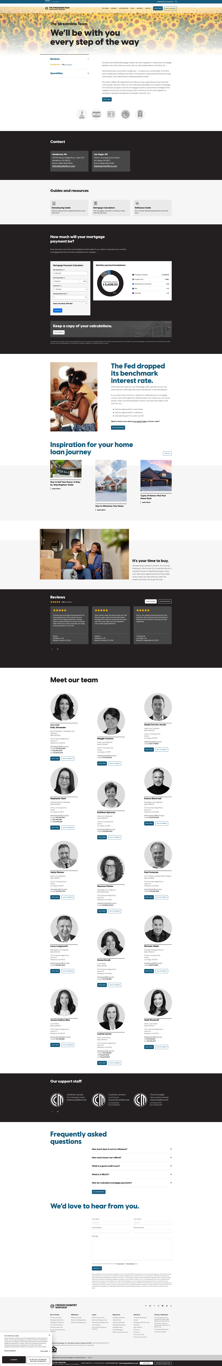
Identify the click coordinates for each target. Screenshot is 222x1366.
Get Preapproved (98, 1191)
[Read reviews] (55, 64)
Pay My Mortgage (118, 1329)
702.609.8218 (104, 1055)
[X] (154, 1305)
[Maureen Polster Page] (111, 868)
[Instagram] (158, 1305)
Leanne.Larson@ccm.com (105, 1051)
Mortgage (47, 1)
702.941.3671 (150, 1039)
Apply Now (158, 8)
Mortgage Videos (118, 1327)
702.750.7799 (60, 891)
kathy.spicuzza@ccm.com (106, 829)
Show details (44, 1351)
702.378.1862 (106, 1053)
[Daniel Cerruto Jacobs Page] (158, 707)
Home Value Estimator (119, 1322)
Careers (136, 1320)
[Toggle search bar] (176, 2)
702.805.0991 (157, 1103)
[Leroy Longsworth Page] (64, 928)
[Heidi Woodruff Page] (158, 1002)
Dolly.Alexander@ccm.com (63, 166)
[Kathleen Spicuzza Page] (111, 795)
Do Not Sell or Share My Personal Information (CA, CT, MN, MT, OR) (162, 1325)
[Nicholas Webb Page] (158, 928)
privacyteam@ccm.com (103, 1286)
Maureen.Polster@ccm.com (106, 903)
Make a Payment (170, 8)
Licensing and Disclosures (161, 1329)
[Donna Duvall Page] (111, 942)
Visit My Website (68, 758)
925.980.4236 (60, 965)
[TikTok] (171, 1305)
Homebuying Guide (55, 1317)
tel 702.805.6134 (112, 1363)
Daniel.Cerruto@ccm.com (153, 741)
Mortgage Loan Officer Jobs (141, 1322)
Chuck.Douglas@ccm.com (159, 1100)
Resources (140, 8)
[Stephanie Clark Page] (64, 781)
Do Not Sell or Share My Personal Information (38, 1360)
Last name (137, 1219)
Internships (136, 1325)
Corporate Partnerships (140, 1317)
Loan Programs (96, 1325)
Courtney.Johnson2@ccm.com (118, 1100)
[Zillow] (167, 1305)
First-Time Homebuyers (56, 1325)
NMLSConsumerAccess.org (120, 1332)
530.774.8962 (154, 744)
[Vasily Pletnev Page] (64, 855)
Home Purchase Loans (56, 1327)
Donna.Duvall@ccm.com (105, 977)
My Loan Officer (123, 8)
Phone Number (139, 1227)
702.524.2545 (154, 891)
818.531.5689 (153, 965)
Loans (132, 8)
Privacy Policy (120, 1263)
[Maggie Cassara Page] (111, 721)
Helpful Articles (117, 1320)
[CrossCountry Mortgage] (57, 8)
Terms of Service (131, 1263)
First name (96, 1219)
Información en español (140, 1337)
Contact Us (137, 1332)
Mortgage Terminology (119, 1325)
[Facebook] (146, 1305)
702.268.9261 (114, 1103)
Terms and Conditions (160, 1332)
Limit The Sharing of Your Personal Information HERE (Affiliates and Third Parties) (161, 1319)
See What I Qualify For (163, 1363)
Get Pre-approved (118, 427)
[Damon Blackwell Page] (158, 781)
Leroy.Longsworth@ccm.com (60, 963)
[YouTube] (162, 1305)
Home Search (56, 1)
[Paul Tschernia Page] (158, 855)
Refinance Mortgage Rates (78, 1320)
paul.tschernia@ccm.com (153, 889)
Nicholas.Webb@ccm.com (153, 963)
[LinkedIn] (150, 1305)
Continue (14, 1359)
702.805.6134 (57, 750)
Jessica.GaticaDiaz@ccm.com (60, 1037)
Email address (97, 1227)
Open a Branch (138, 1327)
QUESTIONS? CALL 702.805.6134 (165, 1)
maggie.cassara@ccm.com (106, 755)
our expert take (139, 421)
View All (167, 453)
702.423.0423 (60, 748)
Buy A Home (105, 8)
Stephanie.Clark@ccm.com (105, 166)
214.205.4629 (154, 817)
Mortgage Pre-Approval (57, 1322)
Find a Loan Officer (139, 1334)
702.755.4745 (107, 757)
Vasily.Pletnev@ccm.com (58, 889)
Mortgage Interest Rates (56, 1320)
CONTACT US (97, 1268)
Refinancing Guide (76, 1317)
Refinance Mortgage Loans (78, 1322)
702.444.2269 (57, 819)
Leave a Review (150, 601)
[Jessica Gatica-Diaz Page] (64, 1002)
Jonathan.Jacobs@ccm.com (77, 1100)
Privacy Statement (10, 1350)
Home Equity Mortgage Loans (100, 1322)
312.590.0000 (107, 905)
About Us (147, 8)
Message (95, 1236)
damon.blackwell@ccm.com (154, 815)
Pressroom (136, 1329)
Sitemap (90, 1357)
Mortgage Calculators (119, 1317)
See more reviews (164, 601)
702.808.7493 (107, 831)
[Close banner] (49, 1335)
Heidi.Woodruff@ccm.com (153, 1037)
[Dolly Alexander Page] (64, 707)
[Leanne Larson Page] (111, 1016)
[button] (69, 59)
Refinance (114, 8)
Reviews (68, 65)
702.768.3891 (107, 979)
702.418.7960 (60, 817)
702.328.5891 (60, 1039)
